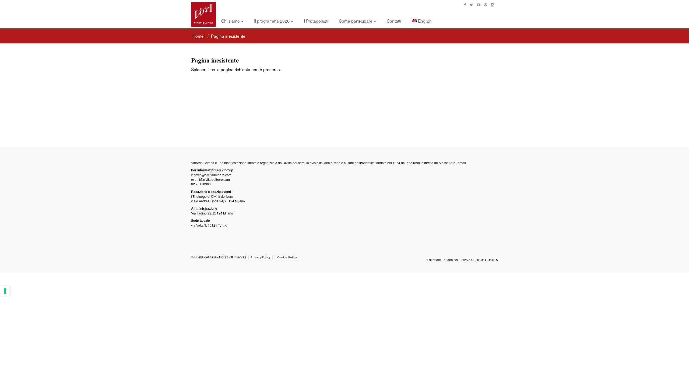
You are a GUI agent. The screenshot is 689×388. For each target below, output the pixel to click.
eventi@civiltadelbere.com (210, 179)
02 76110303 (201, 184)
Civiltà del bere (294, 162)
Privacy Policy (260, 257)
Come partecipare (355, 21)
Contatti (394, 21)
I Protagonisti (316, 21)
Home (198, 36)
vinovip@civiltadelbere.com (211, 174)
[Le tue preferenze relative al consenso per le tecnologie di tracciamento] (5, 291)
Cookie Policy (287, 257)
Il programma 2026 (272, 21)
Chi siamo (230, 21)
